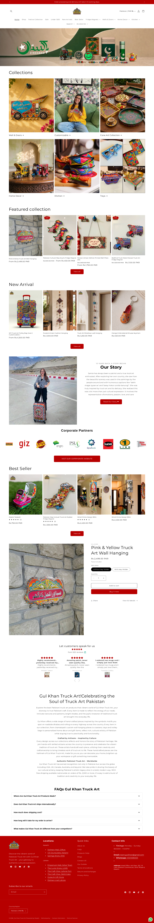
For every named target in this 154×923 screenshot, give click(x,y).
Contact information (58, 918)
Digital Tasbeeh (15, 517)
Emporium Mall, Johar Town (60, 865)
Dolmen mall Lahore (57, 880)
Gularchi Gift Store (56, 877)
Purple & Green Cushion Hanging (55, 333)
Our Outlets (82, 864)
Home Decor (15, 196)
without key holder (101, 569)
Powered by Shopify (32, 918)
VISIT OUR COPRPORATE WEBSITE (77, 459)
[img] (77, 649)
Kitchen (58, 196)
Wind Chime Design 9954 (121, 517)
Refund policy (45, 918)
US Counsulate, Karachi (58, 853)
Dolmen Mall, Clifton (57, 850)
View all (77, 272)
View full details (129, 601)
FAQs (79, 849)
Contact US (81, 860)
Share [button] (95, 601)
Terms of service (72, 918)
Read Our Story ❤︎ (111, 402)
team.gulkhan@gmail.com (129, 855)
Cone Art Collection (110, 135)
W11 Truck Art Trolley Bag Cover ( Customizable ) (21, 334)
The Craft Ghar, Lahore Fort (59, 871)
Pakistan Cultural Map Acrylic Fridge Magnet (59, 258)
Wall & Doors (15, 135)
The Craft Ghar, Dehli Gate (59, 874)
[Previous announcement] (9, 2)
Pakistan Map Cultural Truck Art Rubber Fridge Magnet (57, 518)
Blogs (79, 857)
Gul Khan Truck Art (20, 918)
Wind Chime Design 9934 (86, 517)
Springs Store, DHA (56, 856)
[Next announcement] (144, 2)
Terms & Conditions (85, 868)
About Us (81, 846)
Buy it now (114, 592)
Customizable (61, 135)
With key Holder (121, 569)
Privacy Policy (83, 875)
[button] (11, 11)
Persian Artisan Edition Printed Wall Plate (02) (92, 259)
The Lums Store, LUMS (58, 868)
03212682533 (127, 858)
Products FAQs (83, 853)
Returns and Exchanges (86, 872)
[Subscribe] (44, 892)
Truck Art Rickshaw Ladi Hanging (89, 333)
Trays (102, 196)
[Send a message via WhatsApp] (150, 919)
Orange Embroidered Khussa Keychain (126, 333)
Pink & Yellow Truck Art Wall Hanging (23, 259)
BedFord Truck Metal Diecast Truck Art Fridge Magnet (126, 259)
